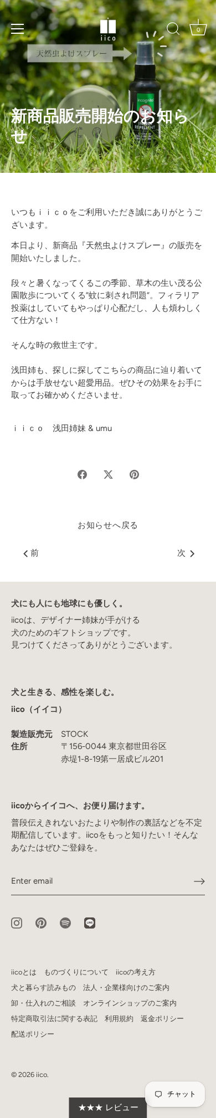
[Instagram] (16, 922)
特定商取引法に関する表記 (54, 1018)
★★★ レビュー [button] (108, 1107)
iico (41, 1074)
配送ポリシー (32, 1034)
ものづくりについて (76, 972)
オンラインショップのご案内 (130, 1003)
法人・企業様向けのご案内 (126, 987)
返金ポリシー (162, 1018)
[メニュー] (18, 29)
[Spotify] (65, 922)
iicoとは (24, 972)
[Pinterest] (41, 922)
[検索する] (173, 30)
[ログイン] (199, 881)
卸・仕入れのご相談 (43, 1003)
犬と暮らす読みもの (43, 987)
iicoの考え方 (136, 972)
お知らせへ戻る (108, 525)
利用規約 (119, 1018)
